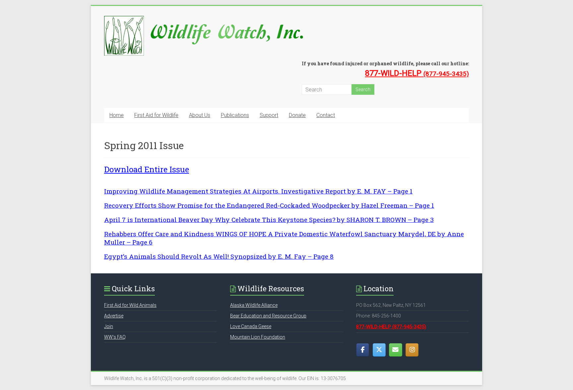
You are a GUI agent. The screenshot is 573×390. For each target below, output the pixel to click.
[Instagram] (412, 350)
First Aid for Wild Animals (130, 305)
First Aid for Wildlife (156, 115)
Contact (325, 115)
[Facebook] (362, 350)
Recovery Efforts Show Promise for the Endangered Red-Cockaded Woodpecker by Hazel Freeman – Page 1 (269, 205)
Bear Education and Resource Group (268, 315)
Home (116, 115)
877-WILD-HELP (417, 73)
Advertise (113, 315)
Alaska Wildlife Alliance (254, 305)
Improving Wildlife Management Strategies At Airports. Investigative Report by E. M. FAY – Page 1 (258, 191)
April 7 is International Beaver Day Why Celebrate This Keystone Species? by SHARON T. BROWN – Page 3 (269, 219)
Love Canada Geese (250, 326)
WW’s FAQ (115, 337)
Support (269, 115)
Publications (235, 115)
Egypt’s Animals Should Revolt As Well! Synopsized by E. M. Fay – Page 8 (219, 256)
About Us (199, 115)
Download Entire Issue (146, 169)
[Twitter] (379, 350)
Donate (297, 115)
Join (108, 326)
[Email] (395, 350)
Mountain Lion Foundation (257, 337)
